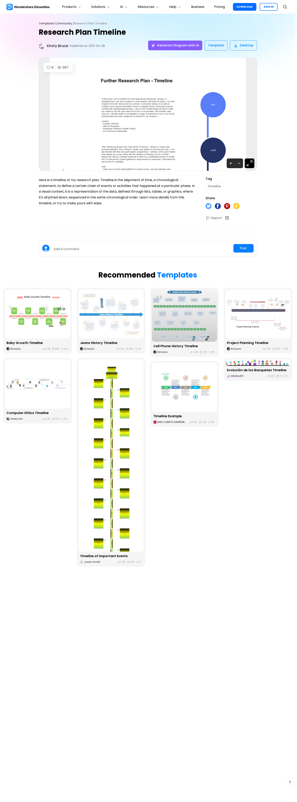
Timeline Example (167, 416)
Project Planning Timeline (247, 343)
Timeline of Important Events (104, 556)
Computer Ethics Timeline (27, 413)
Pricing (219, 6)
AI (121, 6)
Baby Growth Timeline (24, 343)
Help (172, 6)
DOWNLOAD (245, 6)
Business (197, 6)
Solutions (98, 6)
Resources (146, 6)
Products (69, 6)
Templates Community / (56, 23)
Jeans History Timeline (98, 343)
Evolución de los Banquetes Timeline (256, 370)
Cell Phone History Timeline (175, 346)
